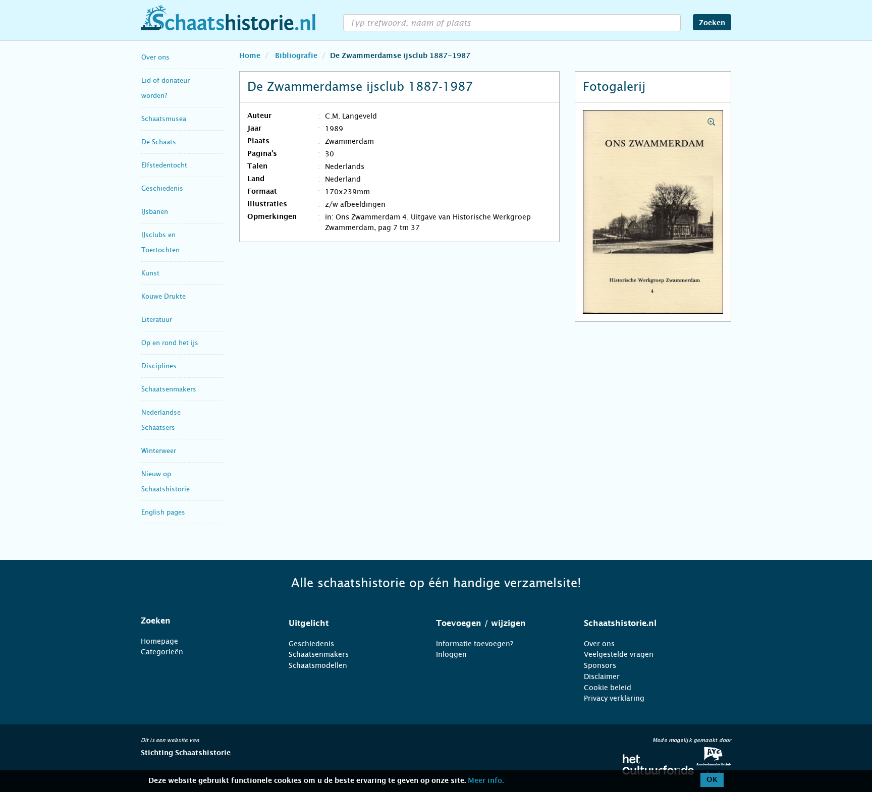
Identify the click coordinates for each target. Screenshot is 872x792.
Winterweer (158, 451)
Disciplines (159, 366)
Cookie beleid (607, 688)
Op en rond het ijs (169, 343)
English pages (163, 512)
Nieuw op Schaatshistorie (165, 481)
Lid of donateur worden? (165, 88)
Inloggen (451, 654)
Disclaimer (602, 676)
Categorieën (162, 652)
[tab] (202, 621)
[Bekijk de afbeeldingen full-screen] (653, 212)
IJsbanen (154, 211)
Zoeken (712, 23)
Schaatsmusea (163, 119)
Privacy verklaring (614, 698)
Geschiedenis (162, 188)
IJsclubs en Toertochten (160, 242)
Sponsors (600, 665)
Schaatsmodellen (318, 665)
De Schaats (158, 142)
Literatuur (156, 319)
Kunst (150, 273)
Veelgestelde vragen (618, 654)
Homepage (159, 641)
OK (712, 779)
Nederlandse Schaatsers (161, 420)
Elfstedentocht (164, 165)
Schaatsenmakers (168, 389)
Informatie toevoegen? (474, 644)
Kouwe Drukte (163, 296)
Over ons (155, 57)
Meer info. (486, 780)
